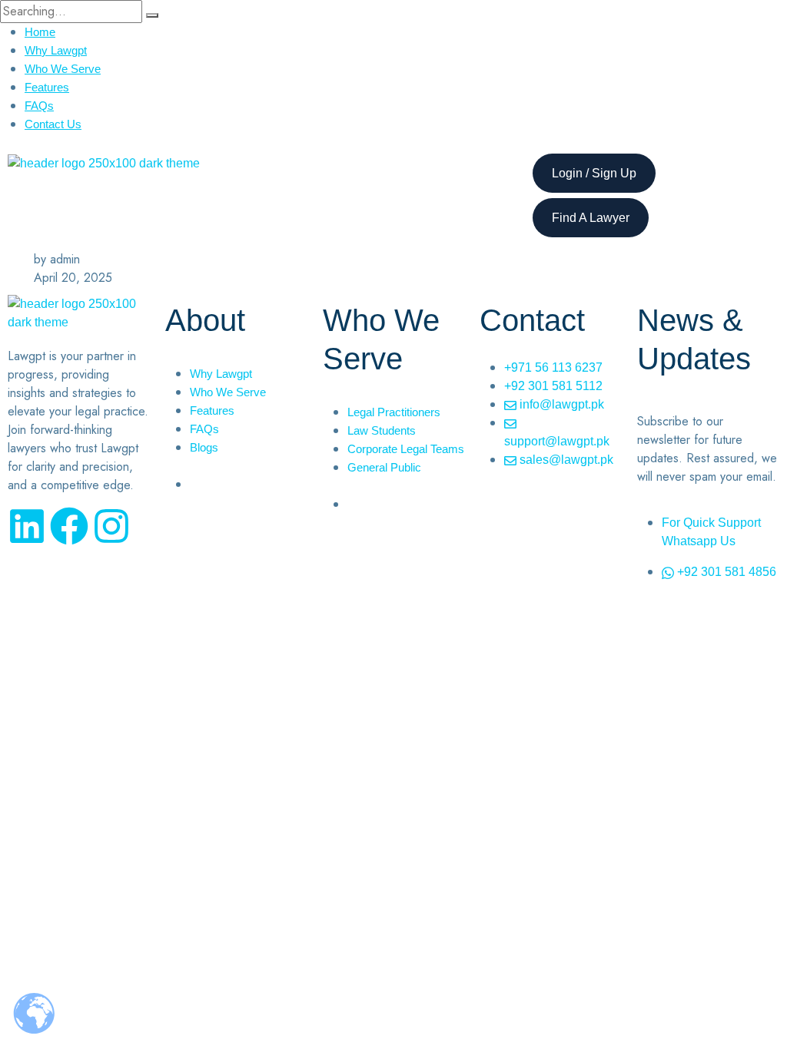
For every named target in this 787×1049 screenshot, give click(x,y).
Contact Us (53, 124)
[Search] (152, 15)
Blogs (204, 447)
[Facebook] (69, 526)
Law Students (381, 430)
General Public (384, 467)
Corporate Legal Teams (405, 448)
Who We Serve (63, 68)
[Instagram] (111, 526)
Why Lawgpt (56, 50)
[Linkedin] (27, 526)
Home (40, 31)
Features (47, 87)
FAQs (39, 105)
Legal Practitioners (393, 412)
